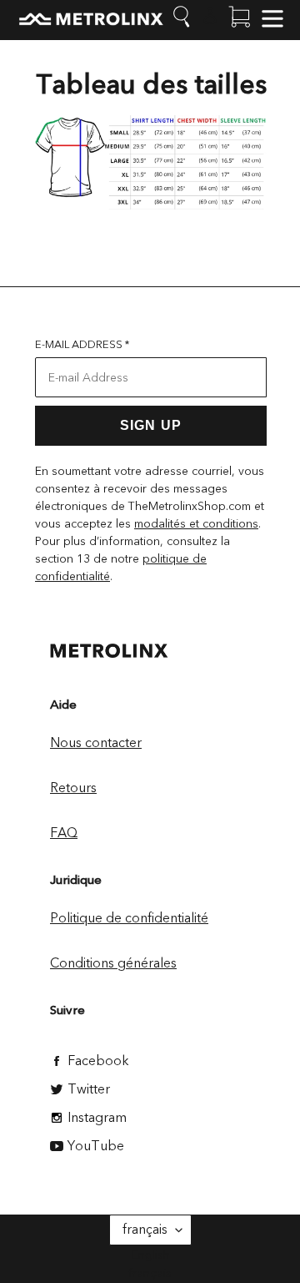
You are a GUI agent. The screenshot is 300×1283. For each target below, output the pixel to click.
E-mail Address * (82, 344)
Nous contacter (96, 743)
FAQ (64, 833)
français (145, 1229)
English (150, 1254)
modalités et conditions (196, 524)
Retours (73, 788)
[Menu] (272, 16)
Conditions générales (113, 963)
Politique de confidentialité (129, 918)
